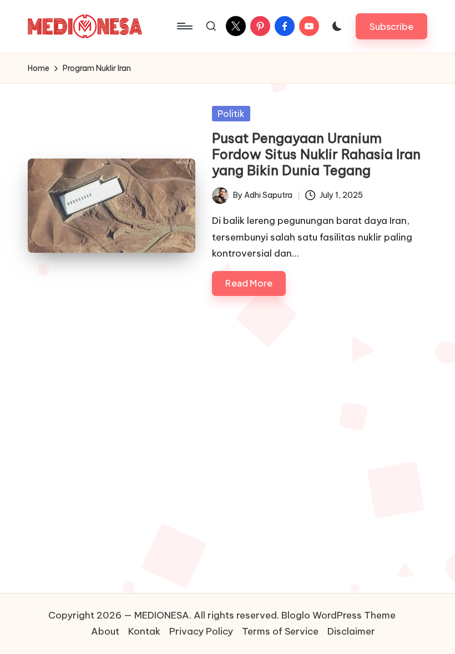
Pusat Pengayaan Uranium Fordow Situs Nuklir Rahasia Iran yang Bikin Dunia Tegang (316, 154)
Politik (231, 113)
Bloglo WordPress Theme (338, 615)
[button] (391, 26)
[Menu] (184, 26)
